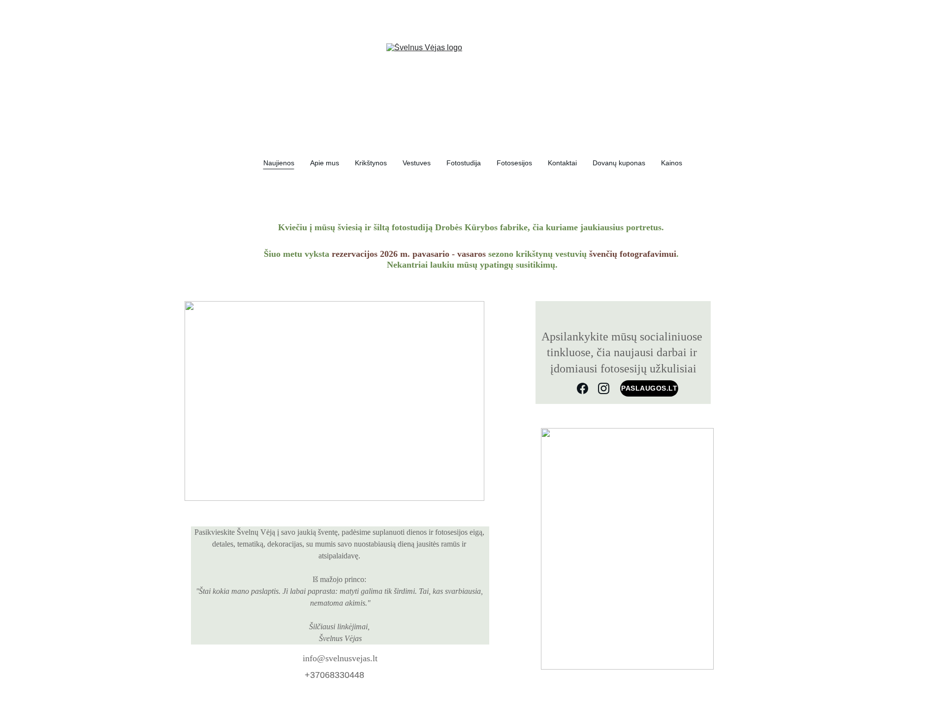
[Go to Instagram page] (603, 388)
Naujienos (278, 163)
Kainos (671, 163)
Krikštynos (371, 163)
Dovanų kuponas (619, 163)
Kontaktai (562, 163)
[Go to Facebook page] (582, 388)
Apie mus (324, 163)
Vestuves (417, 163)
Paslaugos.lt (649, 388)
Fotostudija (463, 163)
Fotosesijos (514, 163)
